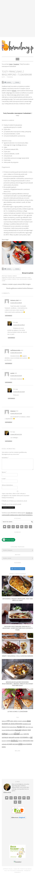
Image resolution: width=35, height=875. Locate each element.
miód (29, 730)
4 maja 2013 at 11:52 (16, 434)
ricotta (28, 277)
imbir (23, 727)
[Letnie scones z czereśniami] (17, 709)
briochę (14, 90)
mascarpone (18, 277)
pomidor (17, 737)
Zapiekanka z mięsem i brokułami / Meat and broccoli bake (17, 599)
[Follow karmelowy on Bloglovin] (18, 818)
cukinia (15, 721)
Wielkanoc (20, 740)
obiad (17, 733)
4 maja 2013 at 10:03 (16, 352)
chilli (8, 721)
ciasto (11, 721)
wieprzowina (26, 741)
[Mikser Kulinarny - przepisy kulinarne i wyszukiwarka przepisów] (17, 857)
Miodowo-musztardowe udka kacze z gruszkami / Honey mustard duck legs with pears (17, 628)
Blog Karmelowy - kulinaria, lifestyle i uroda (17, 46)
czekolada (24, 721)
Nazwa (4, 472)
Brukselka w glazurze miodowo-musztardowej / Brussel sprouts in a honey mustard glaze (17, 683)
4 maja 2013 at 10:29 (16, 375)
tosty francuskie (23, 279)
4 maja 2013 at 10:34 (19, 391)
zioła (20, 743)
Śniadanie (9, 275)
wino (32, 740)
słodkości (14, 279)
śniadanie (9, 279)
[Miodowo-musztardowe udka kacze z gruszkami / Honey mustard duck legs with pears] (17, 623)
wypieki (9, 744)
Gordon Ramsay (13, 727)
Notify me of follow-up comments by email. (15, 501)
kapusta (4, 730)
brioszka (10, 277)
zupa (24, 744)
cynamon (19, 721)
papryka (26, 734)
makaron (24, 730)
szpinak (8, 740)
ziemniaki (15, 744)
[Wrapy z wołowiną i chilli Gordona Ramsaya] (17, 653)
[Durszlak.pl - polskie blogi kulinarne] (17, 862)
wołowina (4, 744)
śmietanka (4, 279)
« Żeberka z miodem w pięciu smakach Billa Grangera (16, 284)
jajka (29, 727)
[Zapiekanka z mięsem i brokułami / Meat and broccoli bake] (17, 596)
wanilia (3, 280)
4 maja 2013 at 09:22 (19, 325)
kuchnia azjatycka (10, 730)
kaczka (31, 727)
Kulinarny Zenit (14, 300)
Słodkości (14, 275)
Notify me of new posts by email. (12, 504)
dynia (8, 727)
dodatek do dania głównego (12, 723)
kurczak (18, 730)
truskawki (29, 279)
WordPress (17, 872)
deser (29, 721)
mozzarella (10, 734)
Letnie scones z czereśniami (18, 711)
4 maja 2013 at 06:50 (16, 302)
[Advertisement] (17, 18)
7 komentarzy (10, 77)
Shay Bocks (28, 868)
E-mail (4, 478)
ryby (29, 737)
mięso (5, 733)
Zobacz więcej (7, 792)
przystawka (24, 737)
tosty (18, 279)
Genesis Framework (17, 870)
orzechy (21, 734)
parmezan (5, 737)
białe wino (4, 721)
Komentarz (5, 457)
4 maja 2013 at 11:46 (16, 413)
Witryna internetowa (7, 485)
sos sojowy (4, 740)
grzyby (19, 726)
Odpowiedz (8, 315)
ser (31, 737)
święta (4, 747)
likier (14, 277)
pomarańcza (24, 277)
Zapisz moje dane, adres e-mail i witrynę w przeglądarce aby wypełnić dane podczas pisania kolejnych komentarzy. (15, 495)
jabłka (26, 727)
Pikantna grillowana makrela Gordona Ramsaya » (19, 288)
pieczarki (11, 737)
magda (12, 373)
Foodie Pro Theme (18, 868)
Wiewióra (13, 411)
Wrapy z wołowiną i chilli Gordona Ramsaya (17, 656)
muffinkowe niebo (15, 350)
